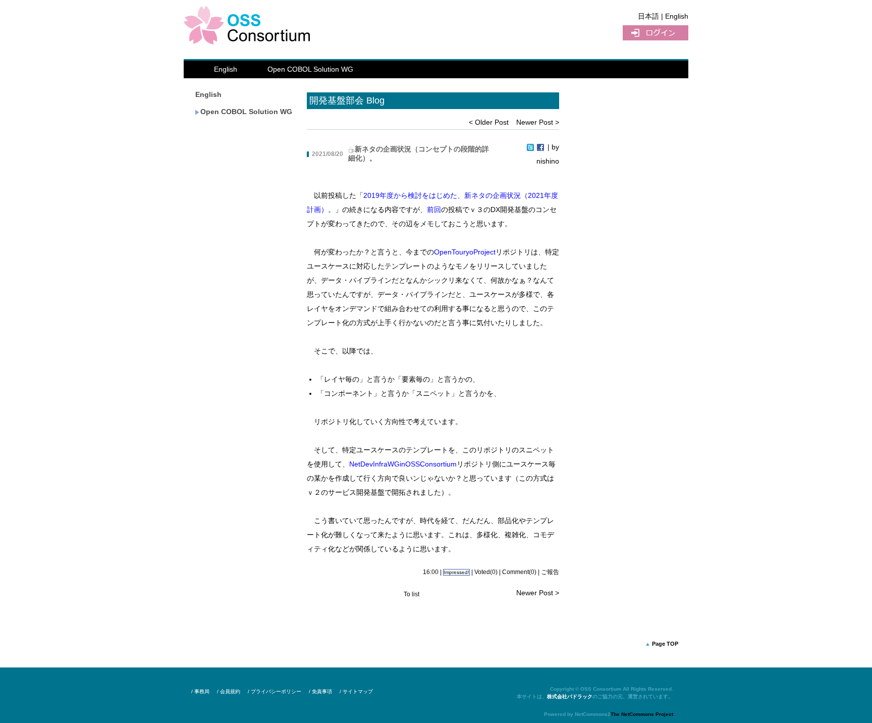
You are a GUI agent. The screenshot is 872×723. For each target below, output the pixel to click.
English (225, 69)
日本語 (648, 16)
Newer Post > (537, 122)
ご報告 (550, 572)
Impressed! (456, 572)
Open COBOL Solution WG (310, 69)
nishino (547, 161)
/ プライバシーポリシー (274, 691)
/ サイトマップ (356, 691)
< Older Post (489, 122)
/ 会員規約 (228, 691)
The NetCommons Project (642, 714)
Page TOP (665, 644)
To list (411, 594)
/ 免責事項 (320, 691)
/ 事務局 (200, 691)
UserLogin (655, 32)
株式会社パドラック (569, 696)
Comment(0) (519, 572)
